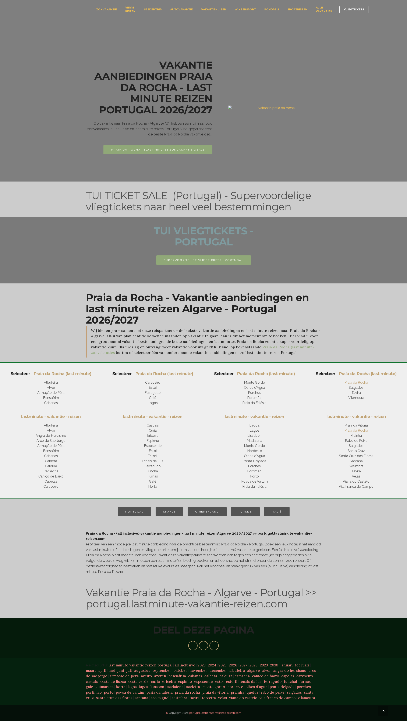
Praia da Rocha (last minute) (62, 373)
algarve (253, 670)
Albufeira (51, 382)
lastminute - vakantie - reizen (51, 416)
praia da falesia (159, 692)
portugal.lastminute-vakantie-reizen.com (215, 712)
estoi (219, 681)
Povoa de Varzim (254, 481)
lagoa (132, 686)
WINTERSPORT (245, 9)
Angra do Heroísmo (51, 436)
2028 (253, 665)
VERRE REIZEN (130, 9)
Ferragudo (153, 393)
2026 (233, 665)
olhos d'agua (256, 686)
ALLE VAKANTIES (324, 9)
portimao (94, 692)
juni (120, 670)
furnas (305, 681)
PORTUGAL (134, 511)
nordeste (235, 686)
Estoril (153, 456)
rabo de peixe (272, 692)
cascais (92, 681)
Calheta (51, 461)
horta (120, 686)
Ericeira (152, 436)
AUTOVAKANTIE (181, 9)
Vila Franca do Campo (356, 486)
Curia (153, 430)
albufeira (237, 670)
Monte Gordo (254, 382)
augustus (142, 670)
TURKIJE (245, 511)
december (218, 670)
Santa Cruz (356, 451)
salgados (294, 692)
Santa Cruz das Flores (356, 456)
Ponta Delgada (254, 461)
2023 (202, 665)
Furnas (153, 476)
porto (108, 692)
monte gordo (213, 686)
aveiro (146, 676)
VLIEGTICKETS (354, 9)
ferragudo (273, 681)
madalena (175, 686)
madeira (193, 686)
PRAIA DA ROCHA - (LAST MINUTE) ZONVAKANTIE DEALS (158, 149)
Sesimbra (356, 466)
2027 (243, 665)
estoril (231, 681)
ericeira (169, 681)
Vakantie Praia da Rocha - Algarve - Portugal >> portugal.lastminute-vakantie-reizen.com (201, 598)
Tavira (356, 393)
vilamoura (306, 698)
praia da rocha (187, 692)
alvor (266, 670)
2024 (212, 665)
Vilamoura (356, 398)
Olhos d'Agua (254, 388)
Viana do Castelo (356, 481)
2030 (274, 665)
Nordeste (254, 451)
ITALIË (277, 511)
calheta (210, 676)
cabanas (195, 676)
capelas (287, 676)
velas (222, 698)
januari (286, 665)
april (102, 670)
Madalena (254, 441)
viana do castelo (243, 698)
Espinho (152, 441)
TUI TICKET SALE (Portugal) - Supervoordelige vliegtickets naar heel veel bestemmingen (198, 201)
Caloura (51, 466)
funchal (290, 681)
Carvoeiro (152, 382)
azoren (160, 676)
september (161, 670)
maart (91, 670)
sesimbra (179, 698)
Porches (254, 393)
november (198, 670)
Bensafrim (51, 398)
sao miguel (160, 698)
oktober (180, 670)
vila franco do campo (277, 698)
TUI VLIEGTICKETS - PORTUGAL (204, 236)
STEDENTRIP (153, 9)
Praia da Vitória (356, 425)
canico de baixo (265, 676)
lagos (143, 686)
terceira (209, 698)
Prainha (356, 436)
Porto (254, 476)
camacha (242, 676)
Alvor (51, 388)
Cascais (153, 425)
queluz (252, 692)
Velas (356, 476)
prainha (237, 692)
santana (141, 698)
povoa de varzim (130, 692)
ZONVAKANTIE (106, 9)
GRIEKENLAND (207, 511)
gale (89, 686)
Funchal (152, 471)
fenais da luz (251, 681)
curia (155, 681)
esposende (203, 681)
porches (304, 686)
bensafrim (177, 676)
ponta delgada (282, 686)
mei (112, 670)
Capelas (51, 481)
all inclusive (185, 665)
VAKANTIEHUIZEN (213, 9)
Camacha (51, 471)
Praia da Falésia (254, 403)
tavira (194, 698)
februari (302, 665)
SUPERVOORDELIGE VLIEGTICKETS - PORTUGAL (203, 260)
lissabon (157, 686)
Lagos (153, 403)
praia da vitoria (215, 692)
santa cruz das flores (114, 698)
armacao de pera (124, 676)
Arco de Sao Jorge (50, 441)
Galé (152, 398)
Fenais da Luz (152, 461)
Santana (356, 461)
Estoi (153, 388)
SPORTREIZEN (297, 9)
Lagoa (254, 425)
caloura (225, 676)
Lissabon (254, 436)
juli (129, 670)
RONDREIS (271, 9)
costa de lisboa (113, 681)
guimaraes (104, 686)
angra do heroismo (289, 670)
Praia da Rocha (356, 382)
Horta (152, 486)
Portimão (254, 398)
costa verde (138, 681)
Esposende (153, 446)
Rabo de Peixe (356, 441)
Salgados (356, 388)
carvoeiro (304, 676)
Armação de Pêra (50, 393)
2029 (264, 665)
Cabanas (51, 403)
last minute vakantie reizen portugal (140, 665)
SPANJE (169, 511)
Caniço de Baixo (51, 476)
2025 (223, 665)
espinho (185, 681)
